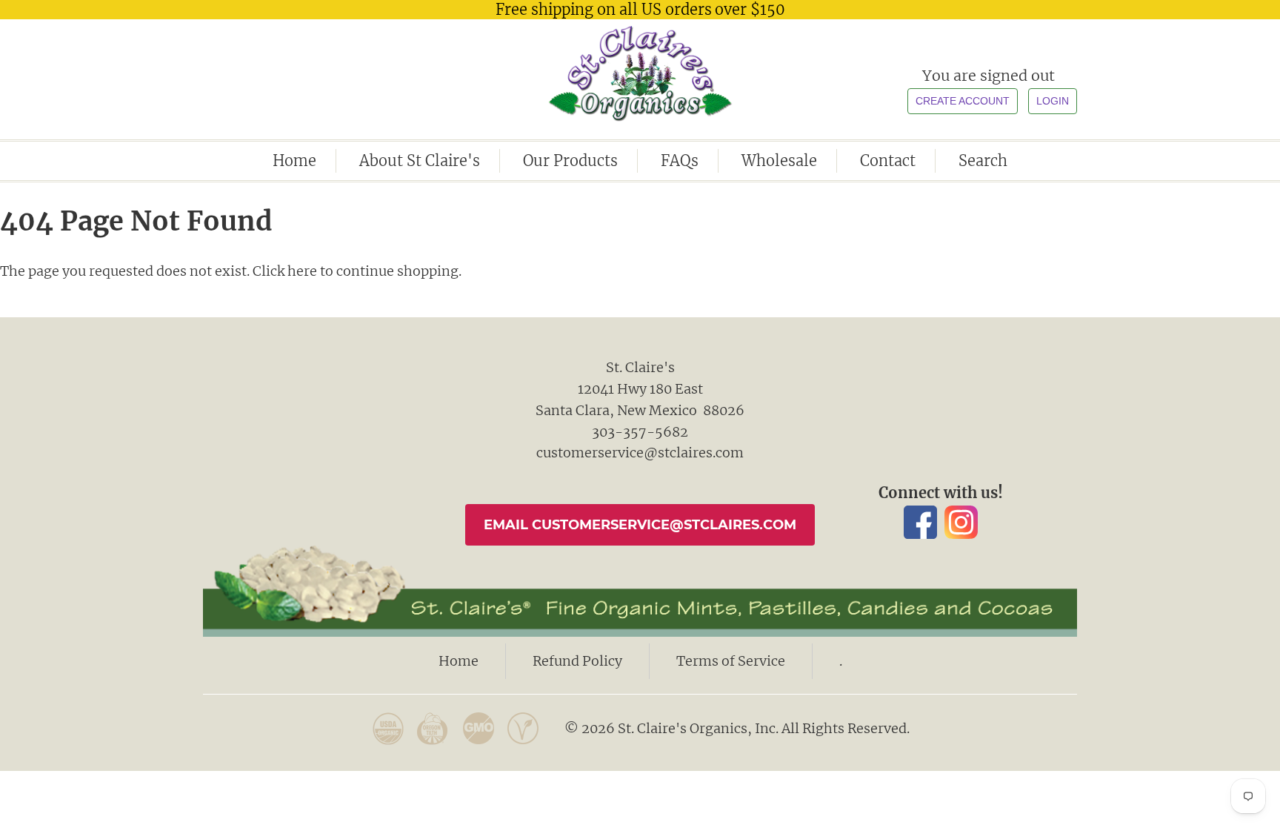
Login (1052, 101)
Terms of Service (730, 660)
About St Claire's (419, 160)
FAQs (680, 160)
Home (294, 160)
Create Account (963, 101)
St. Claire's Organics (640, 73)
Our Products (570, 160)
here (302, 270)
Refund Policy (577, 660)
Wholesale (779, 160)
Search (983, 160)
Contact (888, 160)
